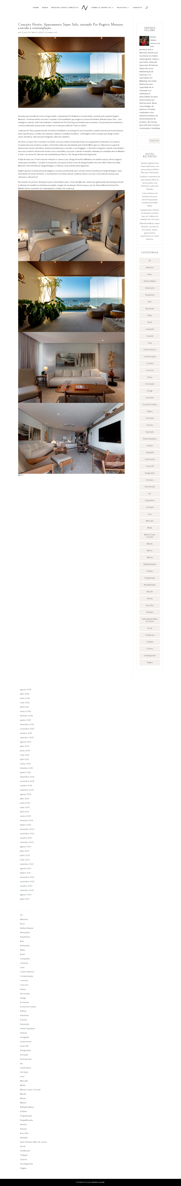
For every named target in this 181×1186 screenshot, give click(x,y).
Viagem (150, 662)
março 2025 (25, 764)
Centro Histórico (149, 350)
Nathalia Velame (150, 564)
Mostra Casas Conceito (65, 7)
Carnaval (149, 336)
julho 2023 (24, 851)
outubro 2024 (26, 785)
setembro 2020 (27, 890)
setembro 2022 (27, 864)
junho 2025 (25, 751)
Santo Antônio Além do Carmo (150, 620)
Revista (150, 599)
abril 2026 (24, 707)
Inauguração (150, 473)
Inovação (149, 480)
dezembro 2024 (27, 777)
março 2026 (25, 711)
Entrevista (150, 418)
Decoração (149, 384)
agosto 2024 (25, 794)
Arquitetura (149, 295)
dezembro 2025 (27, 724)
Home (36, 7)
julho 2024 (24, 799)
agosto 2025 (25, 742)
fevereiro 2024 (26, 820)
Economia (150, 398)
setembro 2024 (27, 790)
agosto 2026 (25, 689)
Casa (150, 343)
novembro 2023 (27, 833)
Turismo (149, 649)
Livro (150, 514)
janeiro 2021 (25, 873)
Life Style (149, 507)
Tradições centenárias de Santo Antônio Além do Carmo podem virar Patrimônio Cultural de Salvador (150, 183)
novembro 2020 (27, 881)
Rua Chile (149, 605)
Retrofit (150, 592)
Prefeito (150, 571)
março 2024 (25, 816)
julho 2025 (24, 746)
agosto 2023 (25, 847)
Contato (137, 7)
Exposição (150, 432)
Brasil (150, 322)
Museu (150, 551)
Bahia (150, 315)
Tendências (149, 635)
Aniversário (149, 288)
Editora (150, 411)
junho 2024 (25, 803)
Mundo (150, 544)
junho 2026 (25, 698)
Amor (150, 274)
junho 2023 (25, 855)
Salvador (149, 612)
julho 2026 (24, 694)
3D (150, 261)
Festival (150, 446)
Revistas (122, 7)
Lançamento (149, 500)
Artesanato (149, 309)
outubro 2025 (26, 733)
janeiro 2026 (25, 720)
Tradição (149, 642)
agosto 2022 (25, 868)
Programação (150, 578)
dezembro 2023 (27, 829)
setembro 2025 (27, 737)
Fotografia (150, 452)
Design (150, 391)
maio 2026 (24, 703)
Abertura (149, 268)
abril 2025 (24, 759)
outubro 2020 (26, 886)
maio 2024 (24, 807)
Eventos (150, 425)
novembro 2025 (27, 729)
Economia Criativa (150, 405)
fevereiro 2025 (26, 768)
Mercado (149, 521)
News (45, 7)
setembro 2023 (27, 842)
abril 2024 (24, 812)
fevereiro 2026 (26, 716)
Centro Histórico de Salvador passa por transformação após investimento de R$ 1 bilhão (150, 199)
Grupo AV (26, 32)
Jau (150, 494)
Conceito (149, 363)
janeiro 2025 (25, 772)
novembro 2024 (27, 781)
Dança (149, 377)
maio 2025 (24, 755)
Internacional (150, 487)
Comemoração (150, 357)
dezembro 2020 (27, 877)
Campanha (150, 329)
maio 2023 (25, 860)
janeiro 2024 (25, 825)
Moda (149, 528)
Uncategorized (51, 32)
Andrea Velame (150, 281)
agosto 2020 (25, 895)
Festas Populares (149, 439)
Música (150, 557)
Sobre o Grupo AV (101, 7)
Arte (149, 302)
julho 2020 (24, 899)
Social (149, 628)
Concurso (150, 370)
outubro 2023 (26, 838)
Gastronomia (150, 459)
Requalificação (150, 585)
